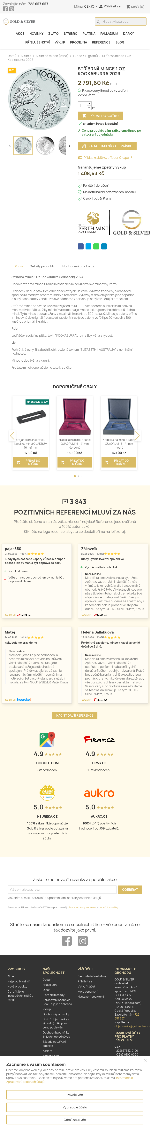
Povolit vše (75, 1095)
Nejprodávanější (18, 981)
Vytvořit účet (86, 986)
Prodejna (78, 42)
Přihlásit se (85, 981)
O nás (46, 990)
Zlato (53, 33)
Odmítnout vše (75, 1120)
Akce (20, 33)
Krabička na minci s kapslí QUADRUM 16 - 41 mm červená (74, 443)
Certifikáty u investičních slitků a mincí (20, 996)
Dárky (128, 33)
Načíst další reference (74, 715)
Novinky (36, 33)
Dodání (47, 979)
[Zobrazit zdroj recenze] (24, 614)
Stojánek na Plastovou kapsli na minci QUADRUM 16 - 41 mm (30, 443)
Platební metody (53, 995)
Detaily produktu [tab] (42, 266)
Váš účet (85, 969)
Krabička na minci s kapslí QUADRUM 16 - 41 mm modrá (119, 443)
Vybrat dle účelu (75, 1107)
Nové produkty (17, 986)
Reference (101, 42)
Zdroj (10, 614)
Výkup (60, 42)
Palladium (109, 33)
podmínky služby (108, 907)
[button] (75, 476)
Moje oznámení (88, 991)
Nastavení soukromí (91, 996)
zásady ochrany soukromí (81, 907)
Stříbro (71, 33)
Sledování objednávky (92, 976)
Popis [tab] (19, 266)
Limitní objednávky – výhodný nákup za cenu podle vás (56, 1023)
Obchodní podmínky (56, 1014)
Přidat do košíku (100, 115)
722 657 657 (38, 3)
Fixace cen (50, 985)
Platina (89, 33)
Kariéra (47, 1051)
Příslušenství (37, 42)
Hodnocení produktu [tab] (78, 266)
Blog (120, 42)
